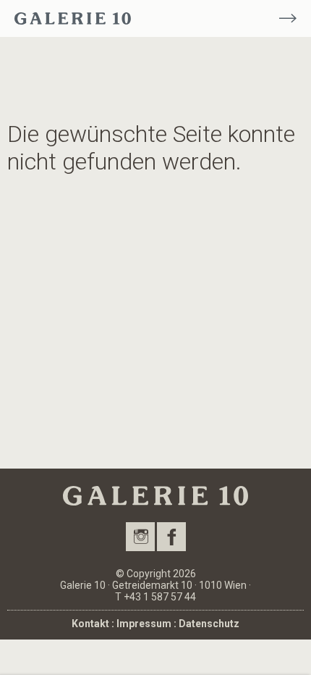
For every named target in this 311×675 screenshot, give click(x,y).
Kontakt (90, 623)
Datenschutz (209, 623)
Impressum (143, 623)
